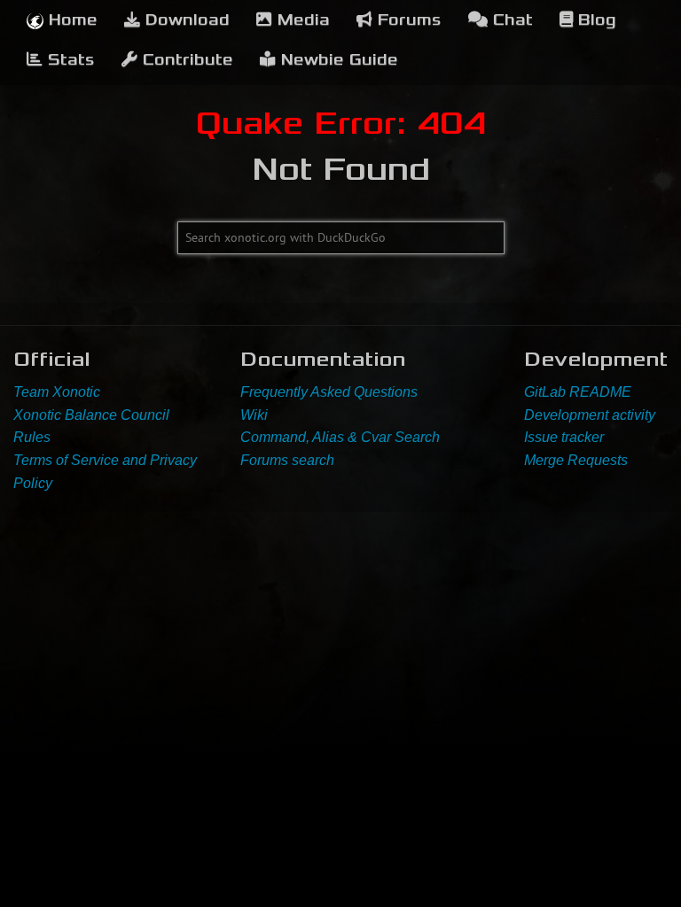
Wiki (254, 414)
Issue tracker (564, 437)
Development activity (589, 414)
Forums (407, 20)
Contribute (185, 59)
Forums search (287, 460)
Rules (32, 437)
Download (185, 20)
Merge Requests (576, 460)
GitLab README (577, 391)
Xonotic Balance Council (91, 414)
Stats (69, 59)
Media (301, 20)
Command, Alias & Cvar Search (340, 437)
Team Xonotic (56, 391)
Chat (510, 20)
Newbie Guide (337, 59)
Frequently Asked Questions (329, 391)
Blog (594, 20)
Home (70, 20)
